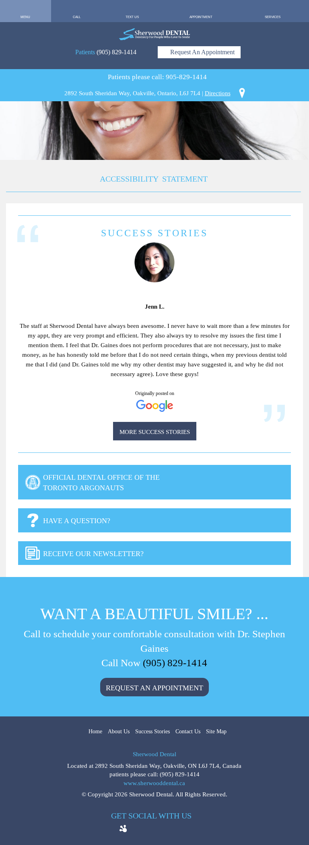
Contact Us (187, 731)
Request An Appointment (202, 52)
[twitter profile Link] (148, 830)
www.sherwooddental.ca (154, 783)
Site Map (216, 731)
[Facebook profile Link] (136, 830)
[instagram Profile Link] (172, 830)
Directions (218, 93)
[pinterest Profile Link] (184, 830)
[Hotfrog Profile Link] (123, 826)
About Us (119, 731)
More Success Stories (154, 432)
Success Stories (152, 731)
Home (95, 731)
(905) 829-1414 (116, 52)
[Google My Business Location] (160, 830)
